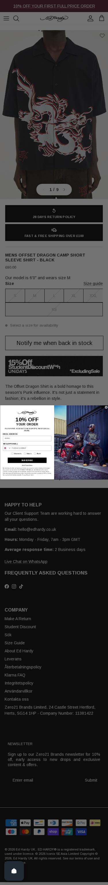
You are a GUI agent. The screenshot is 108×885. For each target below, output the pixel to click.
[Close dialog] (106, 407)
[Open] (14, 871)
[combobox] (7, 448)
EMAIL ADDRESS (10, 434)
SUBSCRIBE (27, 460)
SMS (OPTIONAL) (10, 444)
